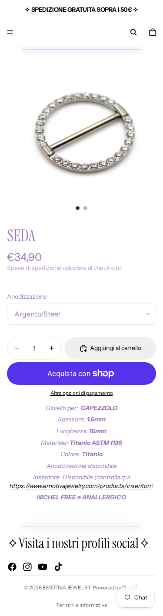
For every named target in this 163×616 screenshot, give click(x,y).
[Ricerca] (133, 32)
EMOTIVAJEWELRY (66, 587)
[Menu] (10, 32)
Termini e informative (81, 605)
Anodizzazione (27, 296)
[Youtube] (42, 567)
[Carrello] (152, 32)
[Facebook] (12, 567)
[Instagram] (27, 567)
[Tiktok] (58, 567)
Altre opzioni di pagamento (81, 393)
